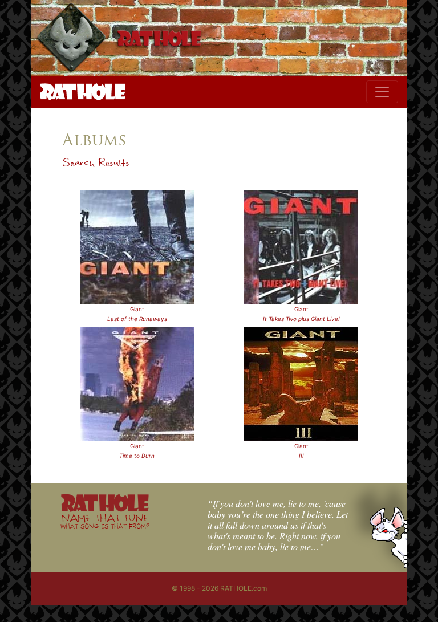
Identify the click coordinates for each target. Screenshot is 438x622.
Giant (137, 309)
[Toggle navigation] (382, 91)
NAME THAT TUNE (104, 521)
